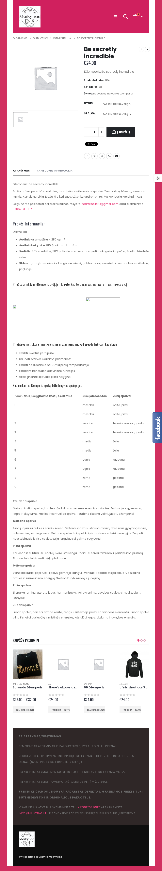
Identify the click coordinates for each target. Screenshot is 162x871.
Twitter (94, 156)
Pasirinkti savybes (25, 709)
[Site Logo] (29, 16)
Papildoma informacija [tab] (55, 171)
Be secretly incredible (106, 93)
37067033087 (22, 209)
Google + (109, 156)
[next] (147, 49)
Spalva (89, 113)
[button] (116, 16)
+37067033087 (89, 807)
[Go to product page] (27, 664)
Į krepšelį (123, 132)
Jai (100, 87)
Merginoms (23, 683)
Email (116, 156)
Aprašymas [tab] (21, 171)
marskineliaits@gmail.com (100, 204)
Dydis (88, 103)
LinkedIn (102, 156)
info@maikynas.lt (33, 813)
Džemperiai (126, 93)
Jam (90, 683)
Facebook (87, 156)
